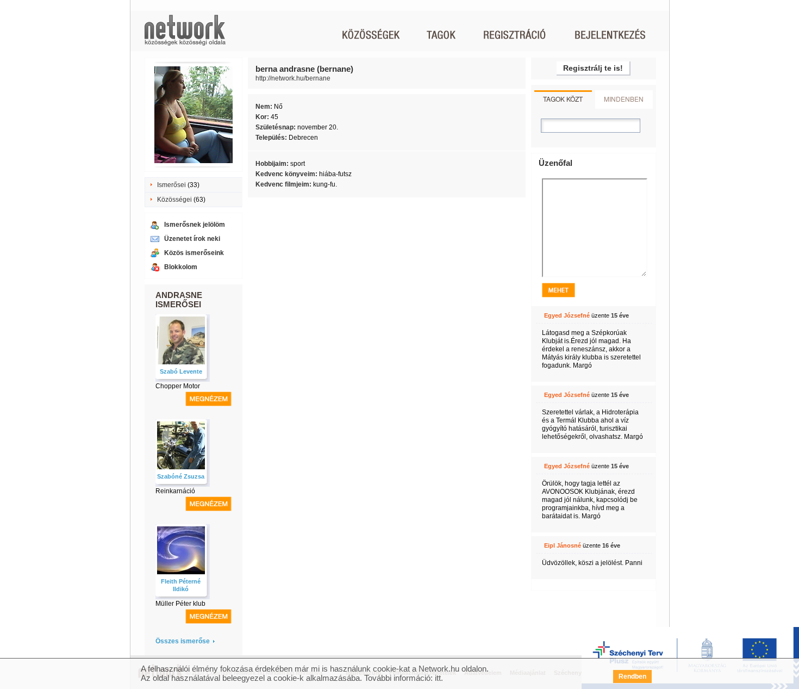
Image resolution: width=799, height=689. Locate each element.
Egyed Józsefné (567, 315)
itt (438, 677)
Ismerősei (171, 185)
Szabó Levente (181, 371)
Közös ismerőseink (194, 253)
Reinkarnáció (175, 491)
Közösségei (174, 199)
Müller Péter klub (180, 603)
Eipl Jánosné (562, 545)
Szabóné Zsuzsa (180, 476)
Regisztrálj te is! (593, 68)
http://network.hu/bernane (292, 78)
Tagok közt (563, 98)
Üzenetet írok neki (192, 239)
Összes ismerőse (182, 641)
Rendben (632, 676)
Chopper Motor (177, 386)
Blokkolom (180, 267)
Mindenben (624, 98)
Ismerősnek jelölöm (194, 224)
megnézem (208, 399)
